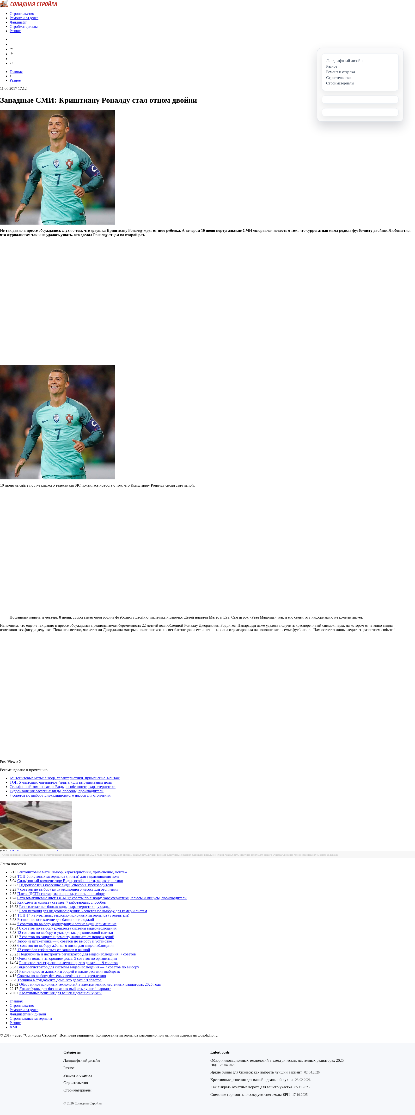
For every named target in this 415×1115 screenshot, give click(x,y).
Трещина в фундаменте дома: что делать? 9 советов (59, 980)
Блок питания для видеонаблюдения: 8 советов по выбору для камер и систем (83, 911)
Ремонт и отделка (24, 18)
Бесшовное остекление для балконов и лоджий (55, 920)
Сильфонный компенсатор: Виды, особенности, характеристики (63, 787)
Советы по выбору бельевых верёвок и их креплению (61, 976)
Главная (16, 72)
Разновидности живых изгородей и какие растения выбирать (69, 971)
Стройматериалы (24, 26)
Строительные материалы (31, 1018)
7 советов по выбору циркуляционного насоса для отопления (60, 795)
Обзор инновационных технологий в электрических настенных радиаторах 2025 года (52, 854)
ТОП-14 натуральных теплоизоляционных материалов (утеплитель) (73, 915)
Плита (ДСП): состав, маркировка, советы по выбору (61, 894)
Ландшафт (18, 22)
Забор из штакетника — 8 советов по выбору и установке (64, 941)
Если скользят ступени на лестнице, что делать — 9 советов (68, 963)
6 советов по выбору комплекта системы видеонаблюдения (67, 928)
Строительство (22, 14)
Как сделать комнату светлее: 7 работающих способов (61, 902)
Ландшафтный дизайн (28, 1014)
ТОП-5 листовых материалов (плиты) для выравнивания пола (61, 782)
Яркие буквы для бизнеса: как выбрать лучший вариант (134, 854)
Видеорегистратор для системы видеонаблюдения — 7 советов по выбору (78, 967)
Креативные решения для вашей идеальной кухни (195, 854)
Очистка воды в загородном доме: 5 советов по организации (67, 958)
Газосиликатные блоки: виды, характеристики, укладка (64, 907)
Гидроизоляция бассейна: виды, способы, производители (57, 791)
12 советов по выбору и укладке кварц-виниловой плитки (65, 932)
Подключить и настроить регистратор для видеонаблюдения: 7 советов (77, 954)
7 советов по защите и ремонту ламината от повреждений (66, 937)
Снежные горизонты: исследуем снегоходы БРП (310, 854)
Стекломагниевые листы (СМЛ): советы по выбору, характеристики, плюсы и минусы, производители (102, 898)
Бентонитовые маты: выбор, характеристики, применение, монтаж (65, 778)
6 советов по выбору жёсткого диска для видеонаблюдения (65, 945)
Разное (15, 31)
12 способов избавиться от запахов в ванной (53, 950)
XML (14, 1027)
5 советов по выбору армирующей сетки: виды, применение (66, 924)
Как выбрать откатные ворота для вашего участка (253, 854)
